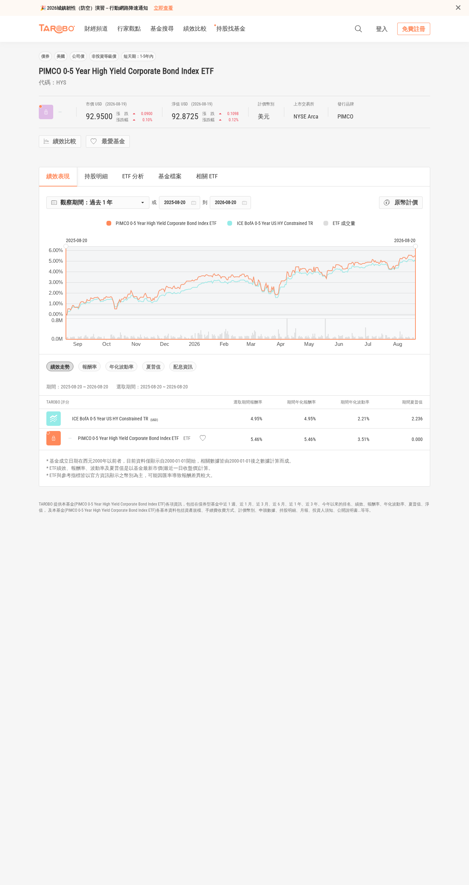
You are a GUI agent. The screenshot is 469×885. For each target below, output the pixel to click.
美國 (61, 56)
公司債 (78, 56)
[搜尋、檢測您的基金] (358, 29)
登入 (382, 28)
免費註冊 (413, 28)
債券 (45, 56)
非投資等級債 (104, 56)
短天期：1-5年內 (138, 56)
